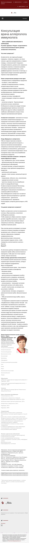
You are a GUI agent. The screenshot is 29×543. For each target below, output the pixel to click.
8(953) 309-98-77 (22, 6)
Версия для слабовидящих (6, 2)
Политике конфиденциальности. (14, 540)
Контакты (25, 18)
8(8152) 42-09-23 (18, 2)
